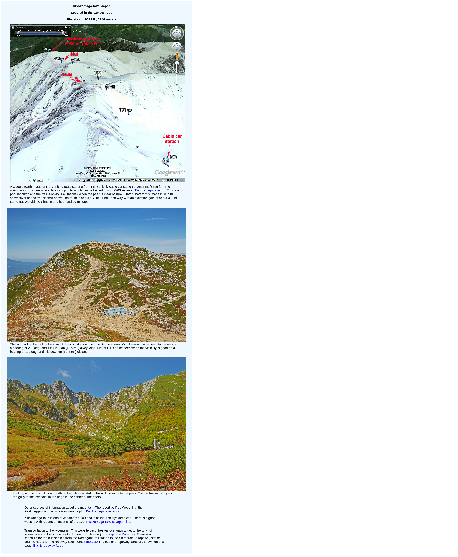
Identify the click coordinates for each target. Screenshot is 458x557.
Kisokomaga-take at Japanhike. (108, 522)
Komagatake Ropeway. (119, 534)
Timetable (91, 542)
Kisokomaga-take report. (103, 511)
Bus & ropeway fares (48, 545)
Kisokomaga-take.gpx (150, 190)
